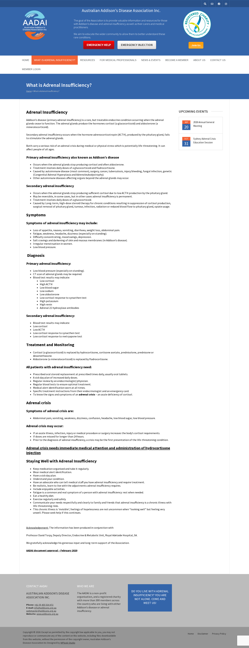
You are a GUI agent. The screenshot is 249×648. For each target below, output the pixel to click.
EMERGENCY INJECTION (137, 45)
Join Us (196, 45)
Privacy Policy (219, 633)
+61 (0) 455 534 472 (44, 604)
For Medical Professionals (118, 60)
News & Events (150, 60)
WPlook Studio (67, 642)
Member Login (31, 69)
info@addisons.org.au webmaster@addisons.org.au (41, 609)
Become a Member (176, 60)
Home (25, 60)
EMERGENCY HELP (99, 45)
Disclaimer (203, 633)
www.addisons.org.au (47, 613)
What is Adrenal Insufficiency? (54, 60)
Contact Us (217, 60)
